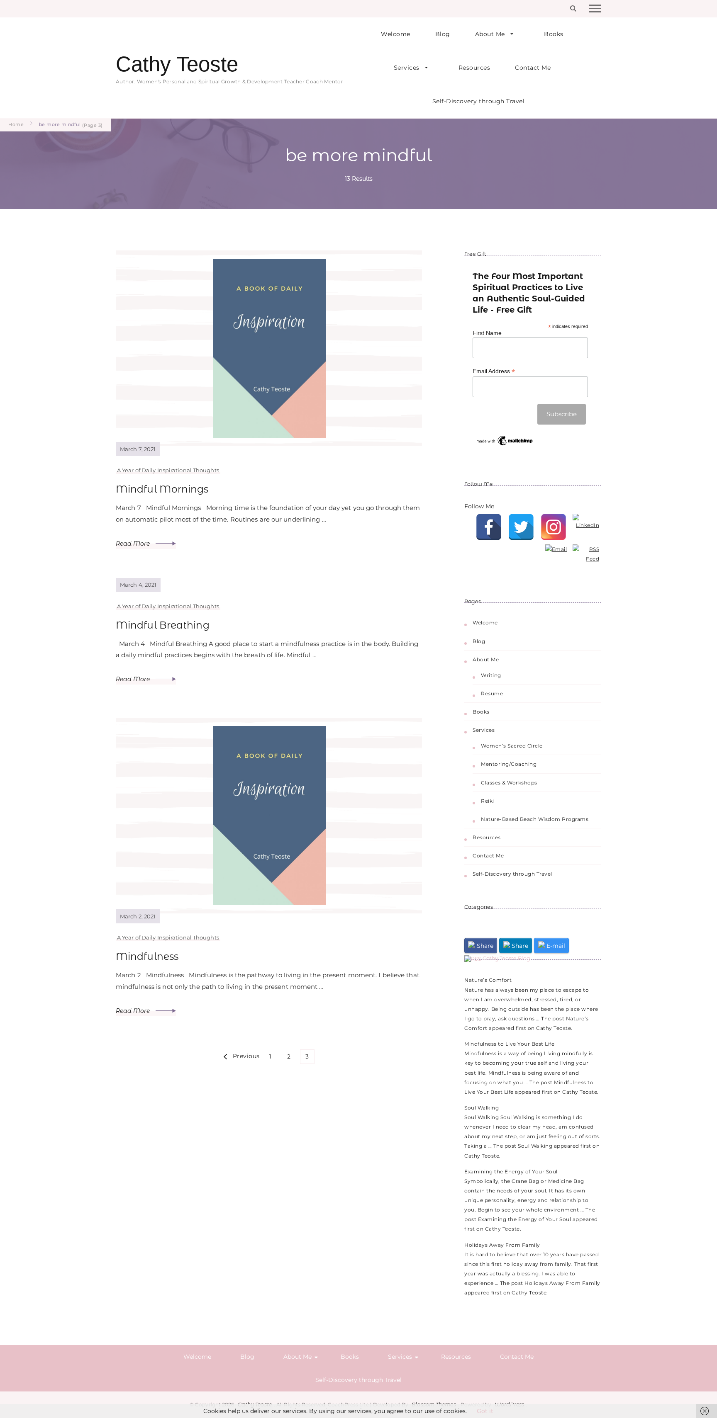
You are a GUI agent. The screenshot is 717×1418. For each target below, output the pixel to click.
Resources (474, 67)
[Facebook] (489, 527)
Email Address (494, 371)
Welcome (395, 34)
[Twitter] (521, 527)
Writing (491, 675)
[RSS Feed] (586, 557)
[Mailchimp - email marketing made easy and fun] (505, 438)
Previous (246, 1056)
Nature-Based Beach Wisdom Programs (534, 819)
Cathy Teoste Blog (506, 958)
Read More (133, 543)
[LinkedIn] (586, 527)
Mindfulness (147, 956)
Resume (492, 693)
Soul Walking (481, 1108)
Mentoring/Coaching (509, 764)
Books (553, 34)
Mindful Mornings (162, 489)
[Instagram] (553, 527)
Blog (442, 34)
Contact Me (533, 67)
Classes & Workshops (509, 782)
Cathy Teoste (177, 64)
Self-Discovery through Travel (478, 101)
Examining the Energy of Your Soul (511, 1171)
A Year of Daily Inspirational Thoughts (168, 470)
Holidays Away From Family (502, 1245)
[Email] (553, 557)
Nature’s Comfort (488, 980)
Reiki (487, 801)
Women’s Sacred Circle (512, 746)
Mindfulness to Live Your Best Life (509, 1044)
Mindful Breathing (163, 625)
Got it (485, 1411)
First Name (487, 333)
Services (406, 67)
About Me (490, 34)
